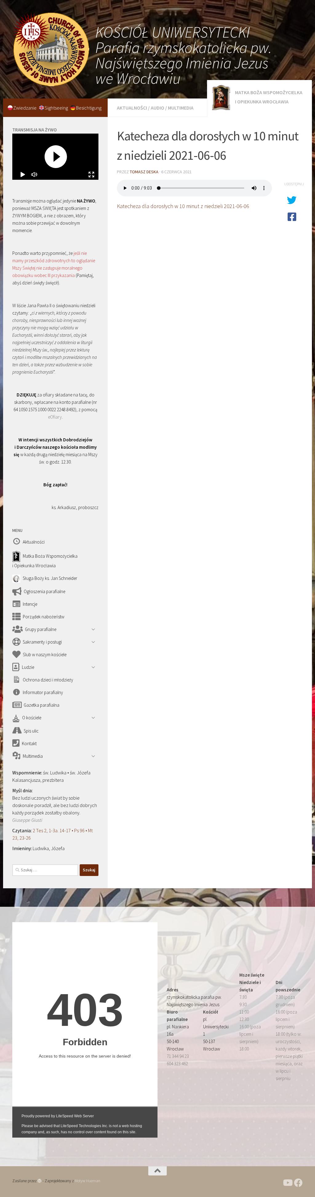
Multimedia (180, 108)
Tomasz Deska (144, 172)
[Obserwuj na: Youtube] (287, 1183)
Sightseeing (57, 108)
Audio (157, 108)
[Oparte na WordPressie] (40, 1181)
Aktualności (132, 108)
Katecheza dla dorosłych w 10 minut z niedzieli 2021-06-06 (183, 206)
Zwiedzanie (25, 108)
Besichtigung (89, 108)
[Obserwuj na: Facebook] (298, 1183)
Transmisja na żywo (34, 130)
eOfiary (55, 417)
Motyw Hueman (87, 1180)
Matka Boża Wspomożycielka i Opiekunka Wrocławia (268, 97)
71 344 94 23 (178, 1056)
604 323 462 (177, 1063)
